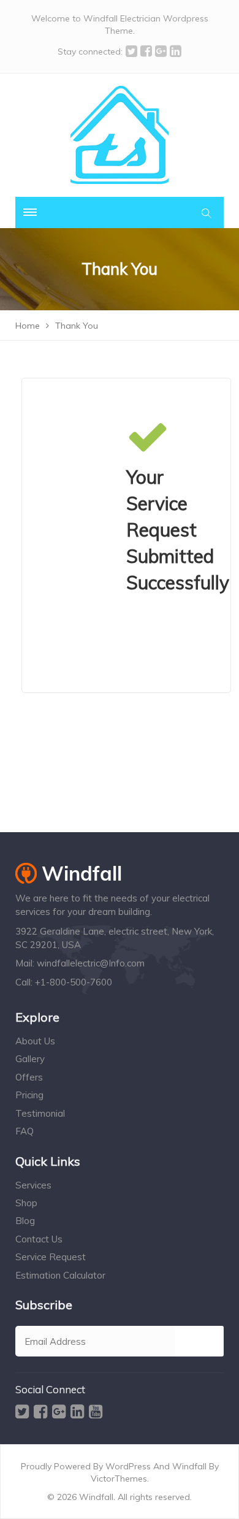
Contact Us (39, 1239)
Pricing (29, 1095)
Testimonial (40, 1113)
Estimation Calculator (60, 1275)
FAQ (24, 1131)
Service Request (50, 1257)
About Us (35, 1041)
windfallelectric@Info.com (91, 963)
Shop (26, 1203)
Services (33, 1185)
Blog (25, 1220)
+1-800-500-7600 (73, 982)
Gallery (30, 1059)
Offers (29, 1077)
